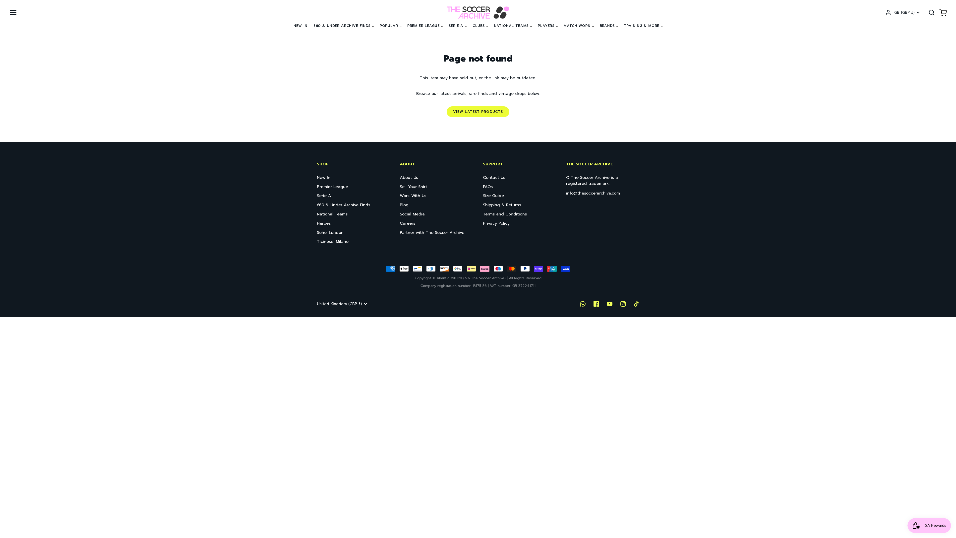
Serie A (456, 25)
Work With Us (413, 196)
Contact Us (494, 178)
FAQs (488, 187)
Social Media (412, 214)
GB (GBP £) (904, 12)
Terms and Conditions (505, 214)
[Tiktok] (636, 303)
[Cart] (943, 12)
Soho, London (330, 233)
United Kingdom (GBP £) (339, 304)
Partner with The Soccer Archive (432, 233)
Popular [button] (389, 25)
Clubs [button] (478, 25)
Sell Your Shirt (413, 187)
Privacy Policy (496, 223)
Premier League (423, 25)
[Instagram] (623, 303)
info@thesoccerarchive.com (593, 193)
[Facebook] (596, 303)
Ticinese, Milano (333, 242)
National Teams (511, 25)
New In (300, 25)
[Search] (931, 12)
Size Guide (493, 196)
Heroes (324, 223)
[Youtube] (609, 303)
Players (546, 25)
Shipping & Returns (502, 205)
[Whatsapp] (582, 303)
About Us (409, 178)
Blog (404, 205)
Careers (407, 223)
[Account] (888, 12)
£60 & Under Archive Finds (341, 25)
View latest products (478, 111)
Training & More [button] (641, 25)
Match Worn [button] (577, 25)
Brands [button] (607, 25)
